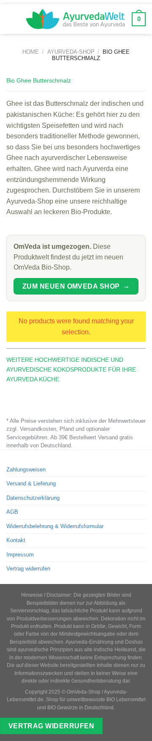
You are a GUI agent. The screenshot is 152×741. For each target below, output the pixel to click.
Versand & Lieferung (31, 483)
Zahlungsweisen (26, 469)
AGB (12, 512)
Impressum (20, 554)
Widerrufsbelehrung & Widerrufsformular (54, 526)
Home (30, 52)
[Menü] (12, 19)
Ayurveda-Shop (71, 52)
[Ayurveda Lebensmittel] (75, 19)
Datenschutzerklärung (33, 498)
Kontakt (15, 540)
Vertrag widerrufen (28, 568)
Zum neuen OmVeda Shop (76, 286)
